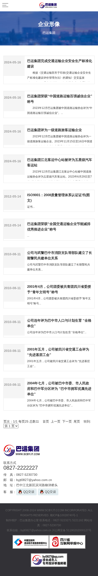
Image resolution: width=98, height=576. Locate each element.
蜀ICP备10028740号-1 (64, 515)
